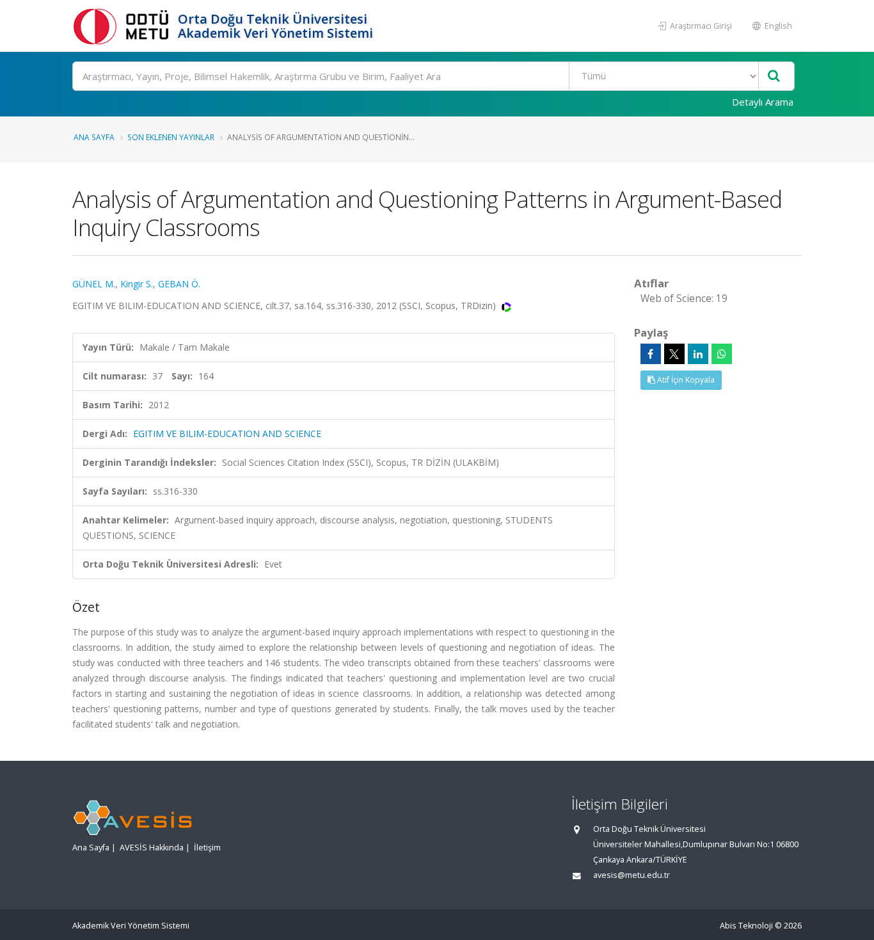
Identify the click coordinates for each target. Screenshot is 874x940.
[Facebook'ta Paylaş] (650, 354)
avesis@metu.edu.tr (631, 875)
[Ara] (773, 76)
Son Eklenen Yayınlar (170, 137)
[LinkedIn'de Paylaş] (698, 354)
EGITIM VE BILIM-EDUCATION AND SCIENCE (227, 433)
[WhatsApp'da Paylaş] (721, 354)
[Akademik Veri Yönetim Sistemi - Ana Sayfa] (123, 26)
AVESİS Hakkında (152, 847)
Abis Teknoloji (746, 925)
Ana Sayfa (94, 137)
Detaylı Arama (762, 101)
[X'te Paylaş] (674, 354)
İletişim (207, 847)
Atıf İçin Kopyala (685, 379)
